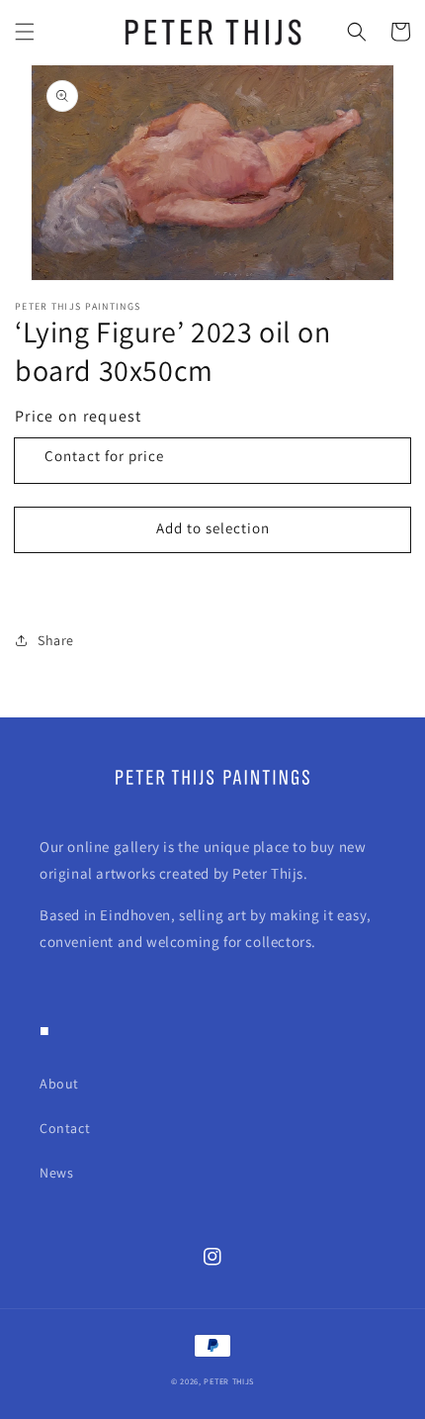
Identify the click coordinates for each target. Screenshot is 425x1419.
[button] (24, 31)
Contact (65, 1128)
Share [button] (56, 640)
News (56, 1173)
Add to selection (213, 528)
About (59, 1083)
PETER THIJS (229, 1380)
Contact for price (104, 455)
